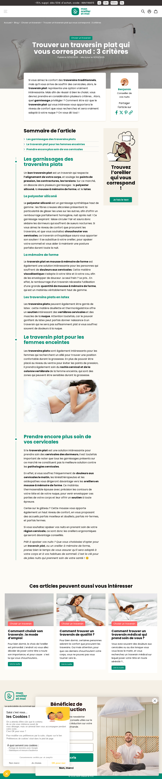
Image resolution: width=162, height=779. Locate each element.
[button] (143, 11)
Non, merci (66, 768)
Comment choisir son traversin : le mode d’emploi (25, 634)
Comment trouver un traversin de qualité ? (77, 633)
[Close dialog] (155, 701)
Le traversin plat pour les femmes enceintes (55, 144)
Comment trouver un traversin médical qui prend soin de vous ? (129, 634)
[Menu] (5, 11)
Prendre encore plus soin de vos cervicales (54, 149)
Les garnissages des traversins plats (51, 139)
